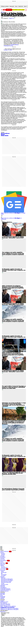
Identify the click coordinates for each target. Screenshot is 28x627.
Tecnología (3, 574)
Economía (2, 557)
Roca (16, 6)
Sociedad (2, 570)
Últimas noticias (5, 6)
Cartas (2, 583)
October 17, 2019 (8, 50)
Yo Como (3, 575)
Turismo (2, 558)
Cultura (2, 565)
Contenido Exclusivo (5, 588)
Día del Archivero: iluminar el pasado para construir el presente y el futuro (13, 489)
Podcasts (2, 586)
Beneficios (3, 611)
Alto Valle (2, 594)
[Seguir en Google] (1, 23)
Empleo (2, 600)
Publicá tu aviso (4, 601)
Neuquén (12, 6)
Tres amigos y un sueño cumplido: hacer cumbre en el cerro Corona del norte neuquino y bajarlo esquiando (13, 253)
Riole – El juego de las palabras (8, 606)
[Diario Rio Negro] (1, 616)
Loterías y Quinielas (5, 604)
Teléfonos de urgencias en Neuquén (9, 609)
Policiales (2, 585)
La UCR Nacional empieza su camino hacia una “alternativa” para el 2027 (13, 237)
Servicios (2, 559)
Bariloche (20, 6)
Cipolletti (2, 597)
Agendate (4, 563)
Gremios (3, 553)
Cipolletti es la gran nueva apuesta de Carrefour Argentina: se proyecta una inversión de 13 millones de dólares (13, 422)
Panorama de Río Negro (7, 580)
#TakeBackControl (8, 45)
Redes (1, 561)
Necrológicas (3, 603)
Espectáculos (4, 567)
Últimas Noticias (5, 551)
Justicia (3, 555)
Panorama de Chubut (6, 581)
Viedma (2, 598)
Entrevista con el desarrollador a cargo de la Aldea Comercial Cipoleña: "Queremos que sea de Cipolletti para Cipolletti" (14, 404)
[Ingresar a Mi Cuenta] (26, 10)
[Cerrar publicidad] (1, 547)
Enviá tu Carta (4, 584)
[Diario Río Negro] (7, 9)
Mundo (2, 12)
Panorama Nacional (6, 582)
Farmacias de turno (5, 605)
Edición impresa (4, 591)
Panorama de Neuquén (7, 579)
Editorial (3, 578)
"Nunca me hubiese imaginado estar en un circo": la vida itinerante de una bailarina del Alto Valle (14, 473)
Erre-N (2, 566)
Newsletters (4, 560)
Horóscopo (3, 572)
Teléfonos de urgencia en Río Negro (9, 608)
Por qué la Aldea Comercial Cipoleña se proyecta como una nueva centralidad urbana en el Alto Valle (14, 387)
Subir (3, 615)
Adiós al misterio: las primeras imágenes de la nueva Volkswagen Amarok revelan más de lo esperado (13, 287)
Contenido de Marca (5, 589)
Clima (2, 571)
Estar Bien (4, 569)
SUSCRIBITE (18, 9)
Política (2, 552)
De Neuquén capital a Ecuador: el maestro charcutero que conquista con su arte (13, 270)
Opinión (2, 576)
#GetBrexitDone (15, 44)
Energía (2, 556)
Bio (2, 573)
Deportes (2, 564)
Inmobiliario (3, 587)
